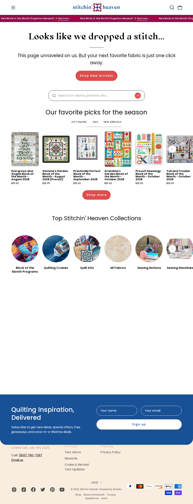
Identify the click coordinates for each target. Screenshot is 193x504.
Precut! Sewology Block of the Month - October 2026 (148, 175)
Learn (104, 498)
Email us (17, 460)
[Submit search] (138, 96)
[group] (96, 157)
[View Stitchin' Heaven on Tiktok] (23, 489)
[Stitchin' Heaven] (96, 7)
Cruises (111, 494)
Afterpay (71, 446)
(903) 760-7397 (30, 455)
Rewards (71, 458)
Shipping (106, 446)
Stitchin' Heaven (89, 489)
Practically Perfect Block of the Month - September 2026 (86, 175)
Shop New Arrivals (96, 76)
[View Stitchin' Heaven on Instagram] (13, 489)
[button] (171, 7)
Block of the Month (94, 494)
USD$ (94, 482)
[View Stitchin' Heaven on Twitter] (42, 489)
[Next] (172, 149)
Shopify (117, 489)
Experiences (92, 498)
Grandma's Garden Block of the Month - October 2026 (116, 175)
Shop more (97, 195)
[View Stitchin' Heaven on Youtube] (61, 489)
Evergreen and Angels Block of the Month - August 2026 (22, 175)
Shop (78, 494)
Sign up (139, 424)
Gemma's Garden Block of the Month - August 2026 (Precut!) (55, 175)
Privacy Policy (110, 452)
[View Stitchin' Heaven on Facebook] (33, 489)
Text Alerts (73, 452)
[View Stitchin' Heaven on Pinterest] (52, 489)
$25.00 (15, 183)
